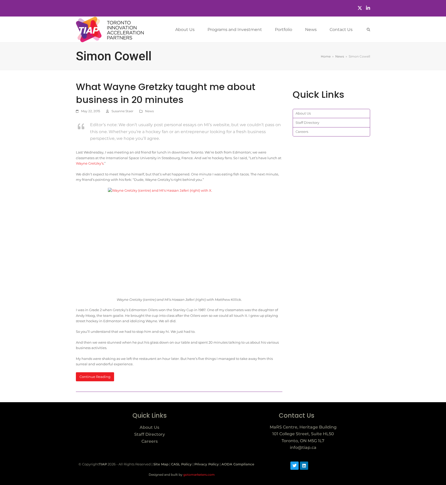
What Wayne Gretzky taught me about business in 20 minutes (165, 93)
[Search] (368, 29)
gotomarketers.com (198, 474)
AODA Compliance (237, 464)
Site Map (161, 464)
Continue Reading (94, 377)
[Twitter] (359, 8)
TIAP (103, 464)
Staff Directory (307, 122)
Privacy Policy (206, 464)
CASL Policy (181, 464)
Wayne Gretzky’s (89, 163)
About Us (303, 113)
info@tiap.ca (303, 447)
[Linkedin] (304, 466)
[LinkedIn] (368, 8)
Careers (302, 132)
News (149, 111)
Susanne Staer (122, 111)
